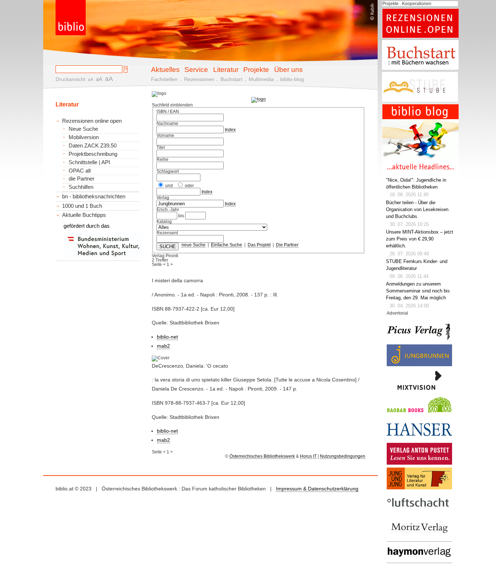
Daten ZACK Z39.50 (93, 146)
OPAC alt (80, 171)
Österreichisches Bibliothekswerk (262, 456)
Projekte (256, 69)
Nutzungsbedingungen (342, 456)
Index (230, 130)
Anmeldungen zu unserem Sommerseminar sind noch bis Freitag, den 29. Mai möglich (418, 291)
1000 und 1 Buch (82, 206)
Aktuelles (165, 69)
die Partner (81, 179)
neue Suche (194, 245)
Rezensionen (199, 79)
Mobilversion (84, 137)
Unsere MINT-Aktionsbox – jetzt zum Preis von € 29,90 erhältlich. (419, 239)
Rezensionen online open (92, 121)
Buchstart (231, 79)
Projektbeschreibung (93, 154)
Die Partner (287, 245)
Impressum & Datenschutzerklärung (317, 489)
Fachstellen (164, 79)
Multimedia (261, 79)
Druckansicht (70, 79)
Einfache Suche (226, 245)
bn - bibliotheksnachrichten (93, 196)
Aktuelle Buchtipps (84, 215)
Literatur (226, 69)
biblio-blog (292, 79)
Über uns (288, 69)
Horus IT (308, 456)
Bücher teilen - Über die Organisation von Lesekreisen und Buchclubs (417, 209)
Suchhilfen (81, 187)
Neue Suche (83, 129)
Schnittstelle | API (89, 162)
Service (196, 69)
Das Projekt (259, 245)
